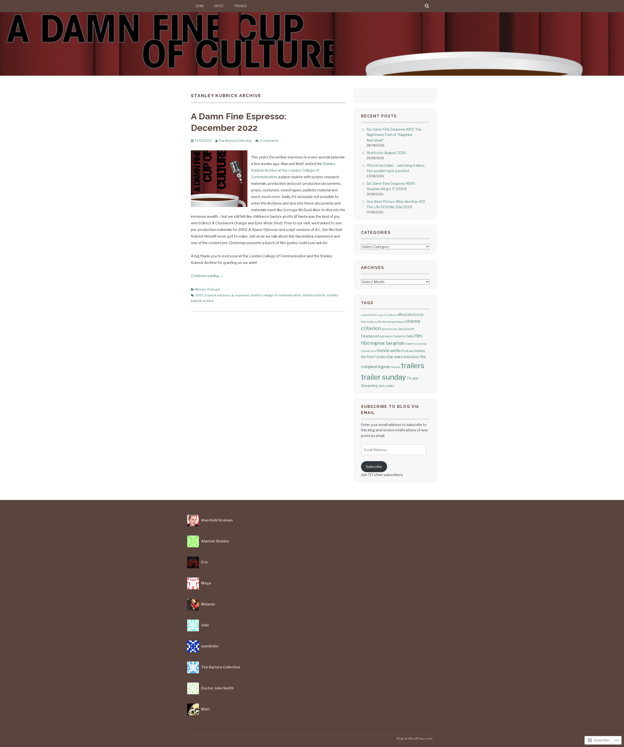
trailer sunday (383, 377)
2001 (199, 295)
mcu (373, 351)
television (411, 357)
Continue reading (207, 276)
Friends (240, 6)
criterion (371, 328)
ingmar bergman (388, 343)
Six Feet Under (373, 357)
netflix (395, 350)
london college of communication (276, 295)
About (219, 6)
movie (383, 350)
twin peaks (386, 386)
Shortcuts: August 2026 (386, 153)
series (420, 351)
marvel (365, 351)
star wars (394, 356)
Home (200, 6)
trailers (412, 365)
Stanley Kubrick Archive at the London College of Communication (293, 170)
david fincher (389, 329)
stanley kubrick (313, 295)
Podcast (213, 289)
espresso (242, 295)
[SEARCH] (427, 6)
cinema (412, 321)
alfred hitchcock (410, 314)
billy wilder (367, 321)
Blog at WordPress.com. (415, 738)
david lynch (406, 329)
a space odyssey (217, 295)
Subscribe (374, 467)
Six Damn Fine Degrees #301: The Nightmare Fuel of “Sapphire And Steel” (394, 134)
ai (232, 295)
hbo (365, 343)
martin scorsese (416, 343)
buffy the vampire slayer (389, 321)
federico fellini (404, 336)
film (418, 335)
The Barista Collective (235, 141)
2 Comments (269, 141)
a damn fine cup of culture (379, 315)
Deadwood (370, 336)
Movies (200, 289)
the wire (395, 367)
